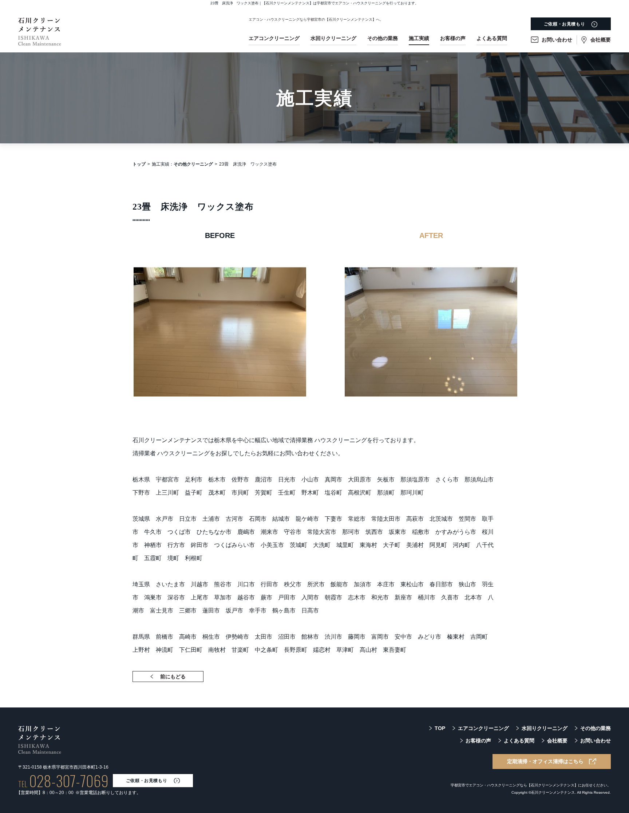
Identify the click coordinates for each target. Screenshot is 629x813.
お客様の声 (453, 38)
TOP (440, 728)
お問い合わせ (557, 40)
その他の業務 (382, 38)
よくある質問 (491, 38)
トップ (139, 164)
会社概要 (600, 40)
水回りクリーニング (333, 38)
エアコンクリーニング (274, 38)
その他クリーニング (193, 164)
